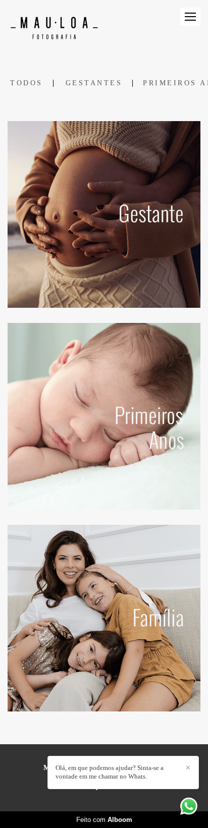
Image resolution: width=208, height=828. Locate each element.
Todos (26, 83)
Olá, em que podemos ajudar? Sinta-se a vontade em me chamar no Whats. (110, 772)
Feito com (104, 819)
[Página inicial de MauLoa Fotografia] (54, 27)
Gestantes (94, 83)
